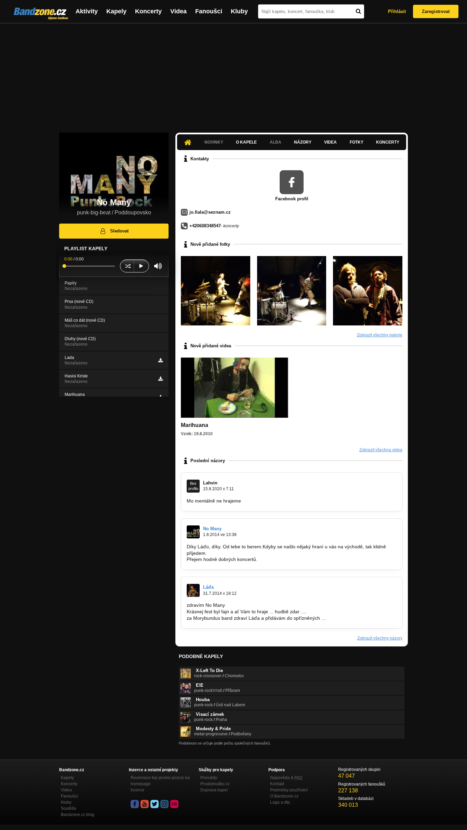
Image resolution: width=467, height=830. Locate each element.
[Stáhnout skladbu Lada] (160, 360)
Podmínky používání (289, 790)
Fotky (356, 142)
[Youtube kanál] (145, 804)
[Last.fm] (174, 804)
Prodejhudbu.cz (215, 783)
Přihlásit (397, 11)
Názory (302, 142)
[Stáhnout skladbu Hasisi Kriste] (160, 378)
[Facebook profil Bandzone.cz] (135, 804)
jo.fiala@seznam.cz (210, 212)
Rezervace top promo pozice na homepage (160, 780)
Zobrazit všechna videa (380, 449)
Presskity (208, 777)
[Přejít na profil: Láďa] (193, 590)
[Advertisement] (233, 74)
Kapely (116, 11)
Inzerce (137, 790)
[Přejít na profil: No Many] (193, 531)
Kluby (239, 11)
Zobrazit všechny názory (379, 638)
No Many (212, 528)
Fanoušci (208, 11)
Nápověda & (286, 777)
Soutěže (68, 808)
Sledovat (119, 230)
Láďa (208, 587)
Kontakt (277, 783)
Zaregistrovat (436, 11)
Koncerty (148, 11)
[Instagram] (164, 804)
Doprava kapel (214, 790)
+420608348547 (205, 225)
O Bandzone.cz (284, 796)
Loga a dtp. (280, 802)
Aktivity (87, 11)
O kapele (246, 142)
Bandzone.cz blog (77, 814)
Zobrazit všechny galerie (379, 335)
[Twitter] (154, 804)
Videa (178, 11)
